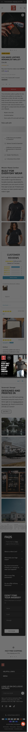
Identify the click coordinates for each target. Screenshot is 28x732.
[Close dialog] (26, 355)
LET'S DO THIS (4, 374)
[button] (23, 724)
